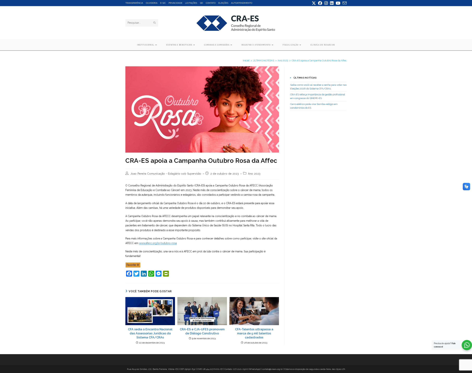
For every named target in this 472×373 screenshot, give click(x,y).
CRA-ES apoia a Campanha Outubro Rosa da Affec (319, 60)
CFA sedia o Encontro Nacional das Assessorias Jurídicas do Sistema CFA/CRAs (150, 333)
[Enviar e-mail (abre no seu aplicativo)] (344, 3)
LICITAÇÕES (191, 3)
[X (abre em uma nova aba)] (314, 3)
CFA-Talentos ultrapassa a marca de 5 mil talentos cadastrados (254, 333)
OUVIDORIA (151, 3)
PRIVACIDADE (175, 3)
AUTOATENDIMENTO (241, 3)
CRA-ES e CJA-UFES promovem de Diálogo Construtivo (202, 331)
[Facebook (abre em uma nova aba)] (320, 3)
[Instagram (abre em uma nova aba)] (326, 3)
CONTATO (211, 3)
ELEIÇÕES (223, 3)
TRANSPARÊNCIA (134, 3)
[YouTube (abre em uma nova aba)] (338, 3)
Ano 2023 (254, 173)
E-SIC (163, 3)
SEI (201, 3)
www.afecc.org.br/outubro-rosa (158, 243)
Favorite (132, 264)
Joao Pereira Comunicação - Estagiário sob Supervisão (165, 173)
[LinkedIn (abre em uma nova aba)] (332, 3)
